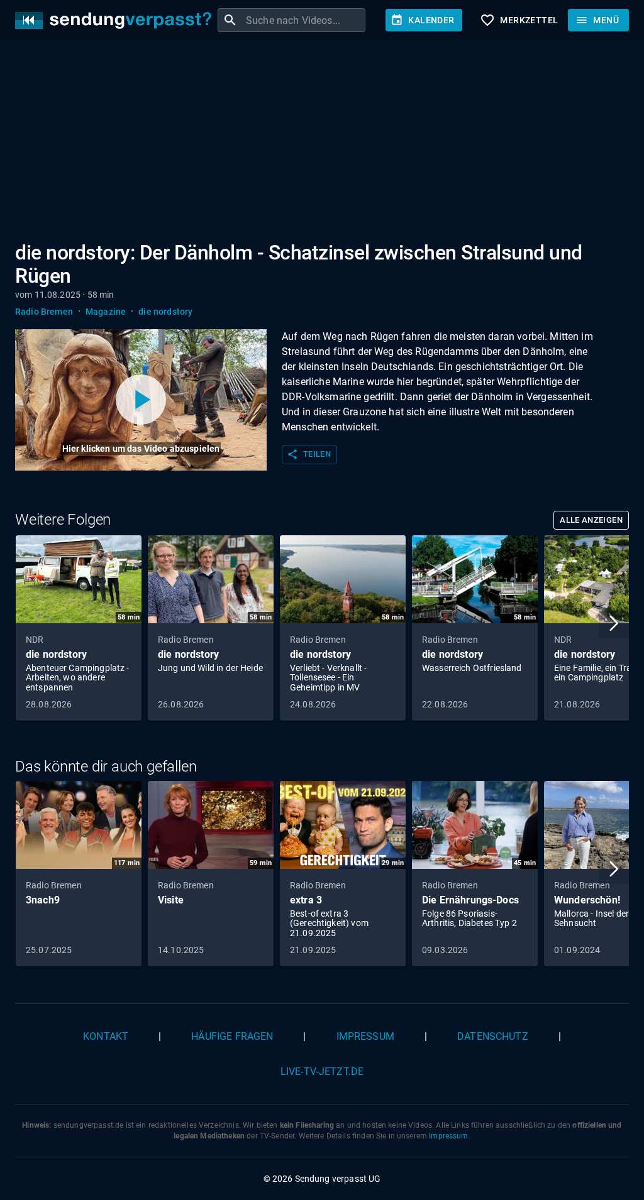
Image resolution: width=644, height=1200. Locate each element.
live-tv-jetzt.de (322, 1071)
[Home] (116, 20)
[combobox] (304, 20)
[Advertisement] (322, 143)
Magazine (106, 312)
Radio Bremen (44, 312)
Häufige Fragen (232, 1036)
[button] (614, 623)
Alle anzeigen (591, 520)
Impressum (365, 1036)
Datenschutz (492, 1036)
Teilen (309, 454)
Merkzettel (519, 20)
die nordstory (165, 312)
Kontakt (105, 1036)
